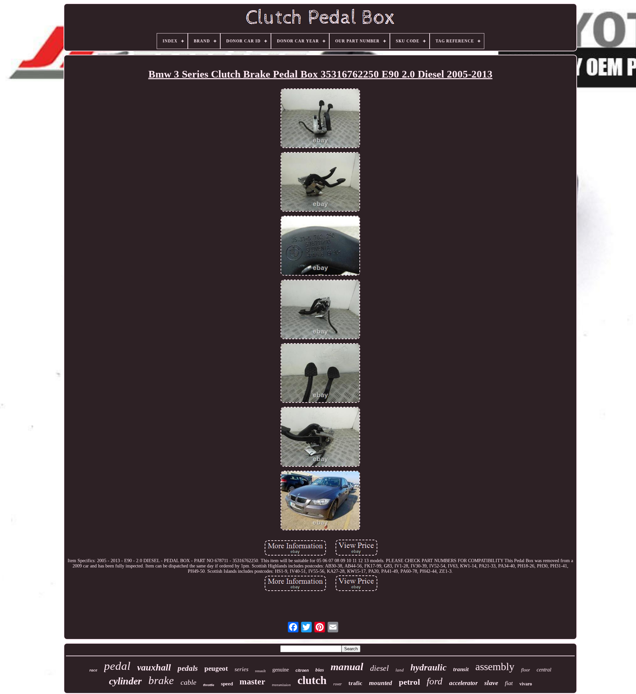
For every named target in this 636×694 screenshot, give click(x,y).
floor (525, 669)
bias (319, 669)
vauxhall (154, 667)
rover (337, 684)
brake (161, 680)
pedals (188, 668)
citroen (302, 670)
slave (491, 682)
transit (461, 669)
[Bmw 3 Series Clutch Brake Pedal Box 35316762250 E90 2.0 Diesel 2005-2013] (320, 119)
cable (188, 682)
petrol (409, 681)
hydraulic (428, 667)
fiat (509, 683)
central (544, 669)
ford (435, 681)
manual (347, 666)
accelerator (463, 682)
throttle (208, 685)
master (252, 681)
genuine (280, 669)
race (93, 669)
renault (260, 671)
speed (227, 683)
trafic (355, 683)
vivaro (525, 683)
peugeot (216, 668)
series (241, 669)
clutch (312, 680)
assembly (494, 666)
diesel (379, 668)
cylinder (125, 680)
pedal (117, 666)
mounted (380, 682)
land (400, 669)
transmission (281, 685)
